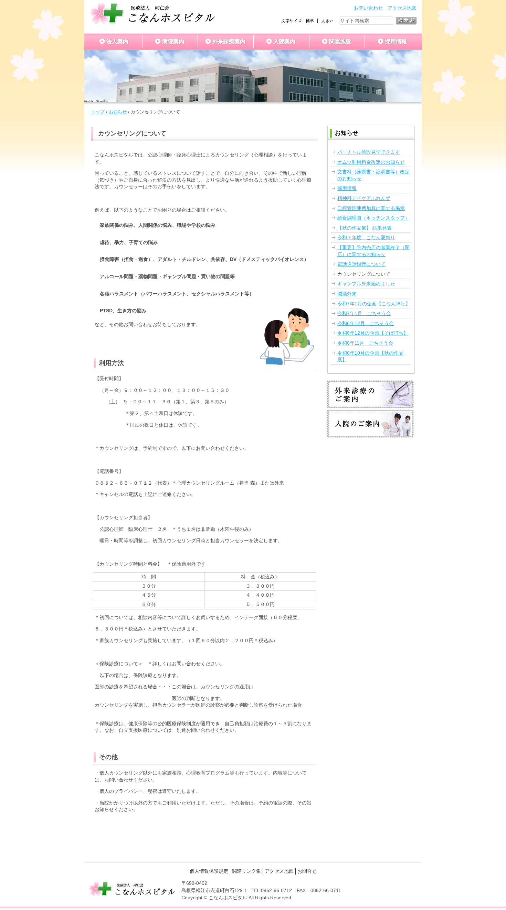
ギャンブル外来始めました (366, 283)
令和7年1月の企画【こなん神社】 (373, 303)
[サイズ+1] (327, 20)
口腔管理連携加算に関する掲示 (371, 208)
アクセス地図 (402, 8)
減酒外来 (347, 293)
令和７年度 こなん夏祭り (366, 237)
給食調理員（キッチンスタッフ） (373, 218)
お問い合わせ (368, 8)
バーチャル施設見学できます (368, 152)
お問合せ (307, 871)
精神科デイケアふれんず (363, 198)
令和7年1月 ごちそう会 (364, 313)
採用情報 (347, 188)
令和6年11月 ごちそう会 (365, 343)
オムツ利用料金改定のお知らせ (371, 162)
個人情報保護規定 (209, 871)
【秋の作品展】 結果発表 (364, 228)
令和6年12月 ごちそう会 (365, 323)
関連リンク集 (246, 871)
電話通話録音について (361, 264)
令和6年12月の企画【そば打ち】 (372, 333)
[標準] (310, 20)
